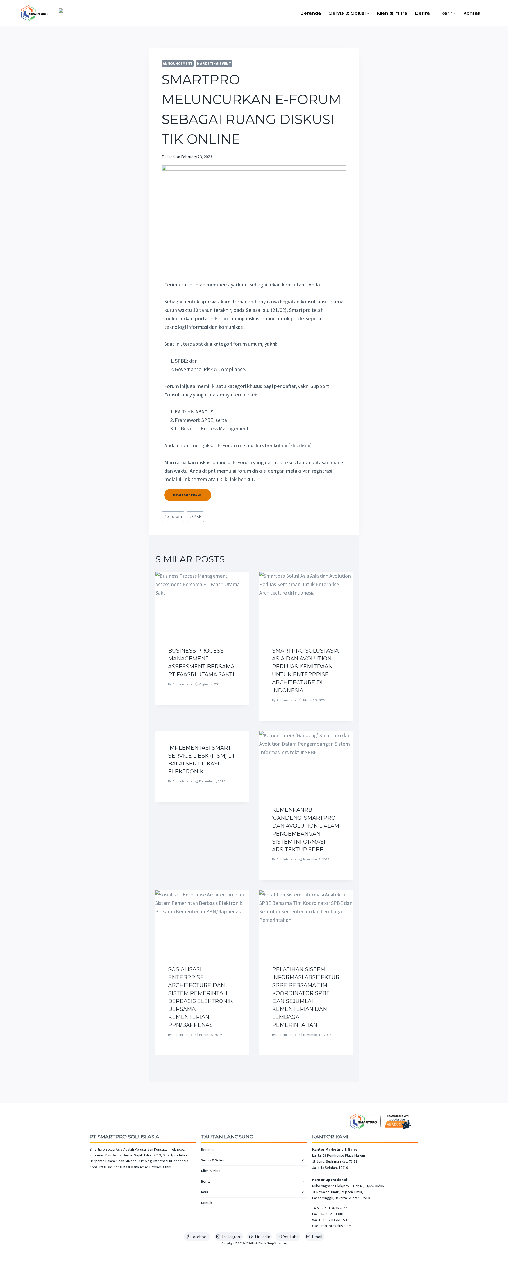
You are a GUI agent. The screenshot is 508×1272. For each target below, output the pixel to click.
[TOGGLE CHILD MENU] (302, 1160)
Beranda (310, 13)
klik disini (300, 445)
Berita (206, 1181)
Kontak (471, 13)
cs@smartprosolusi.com (332, 1225)
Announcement (178, 63)
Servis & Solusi (213, 1160)
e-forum (173, 516)
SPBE (195, 516)
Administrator (183, 684)
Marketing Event (214, 63)
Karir (204, 1191)
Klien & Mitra (392, 13)
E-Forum (219, 318)
